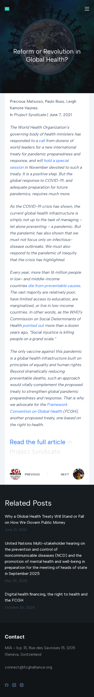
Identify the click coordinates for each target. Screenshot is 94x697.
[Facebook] (7, 685)
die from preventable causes (54, 285)
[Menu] (87, 9)
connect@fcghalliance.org (28, 667)
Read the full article (37, 442)
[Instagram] (22, 685)
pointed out (33, 325)
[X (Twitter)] (14, 685)
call (42, 140)
